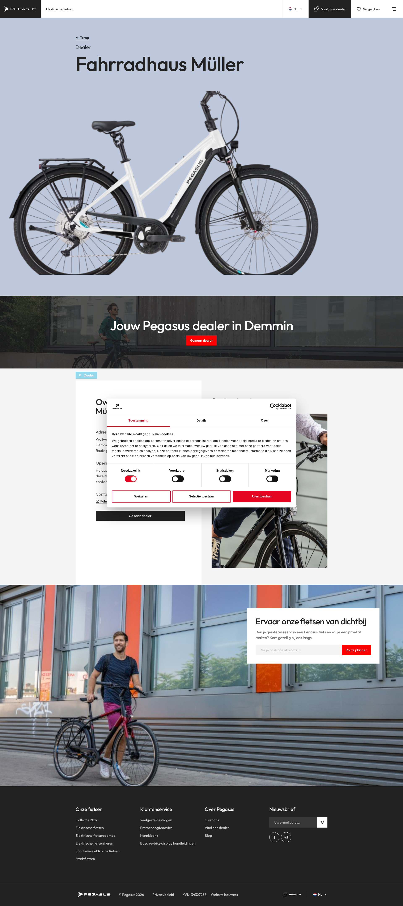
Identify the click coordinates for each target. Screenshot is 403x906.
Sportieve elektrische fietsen (97, 851)
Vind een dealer (217, 827)
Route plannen (356, 650)
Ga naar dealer (201, 340)
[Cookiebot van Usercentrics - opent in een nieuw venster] (273, 407)
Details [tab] (201, 420)
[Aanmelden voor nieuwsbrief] (322, 822)
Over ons (212, 820)
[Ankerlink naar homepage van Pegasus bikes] (20, 9)
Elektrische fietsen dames (95, 835)
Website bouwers (224, 894)
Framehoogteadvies (156, 827)
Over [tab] (264, 420)
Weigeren (141, 496)
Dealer (89, 375)
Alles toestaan (261, 496)
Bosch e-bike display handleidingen (167, 843)
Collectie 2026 (87, 820)
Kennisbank (149, 835)
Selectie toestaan (201, 496)
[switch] (178, 479)
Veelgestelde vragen (156, 820)
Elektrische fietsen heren (94, 843)
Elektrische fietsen (59, 9)
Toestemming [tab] (138, 420)
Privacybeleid (163, 894)
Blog (208, 835)
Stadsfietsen (85, 859)
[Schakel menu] (394, 9)
